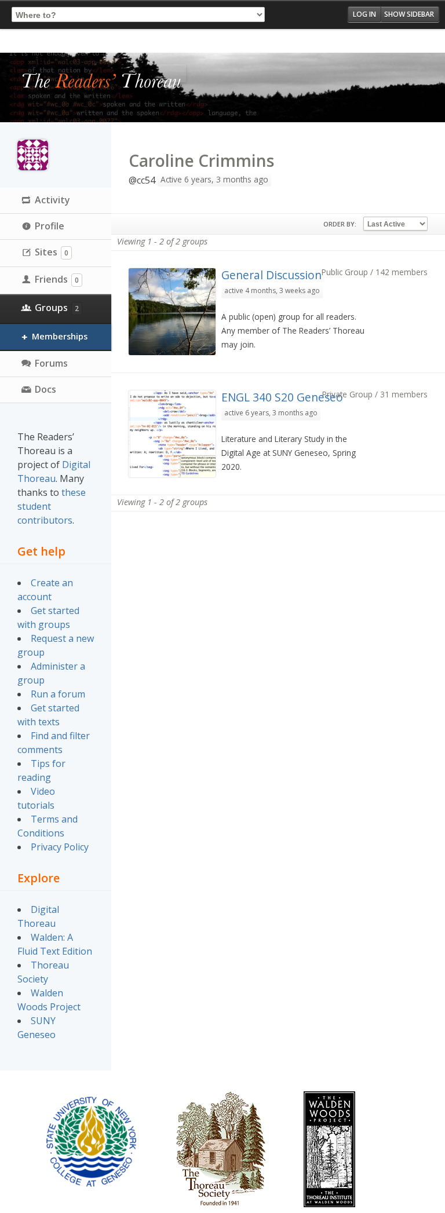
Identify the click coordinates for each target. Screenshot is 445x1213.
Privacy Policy (60, 847)
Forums (51, 363)
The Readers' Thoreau (101, 81)
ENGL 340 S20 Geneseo (282, 397)
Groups (57, 307)
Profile (49, 226)
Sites (51, 252)
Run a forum (58, 694)
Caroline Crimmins (201, 160)
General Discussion (271, 275)
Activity (52, 199)
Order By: (339, 224)
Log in (364, 14)
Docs (45, 389)
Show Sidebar (409, 14)
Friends (57, 279)
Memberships (59, 336)
